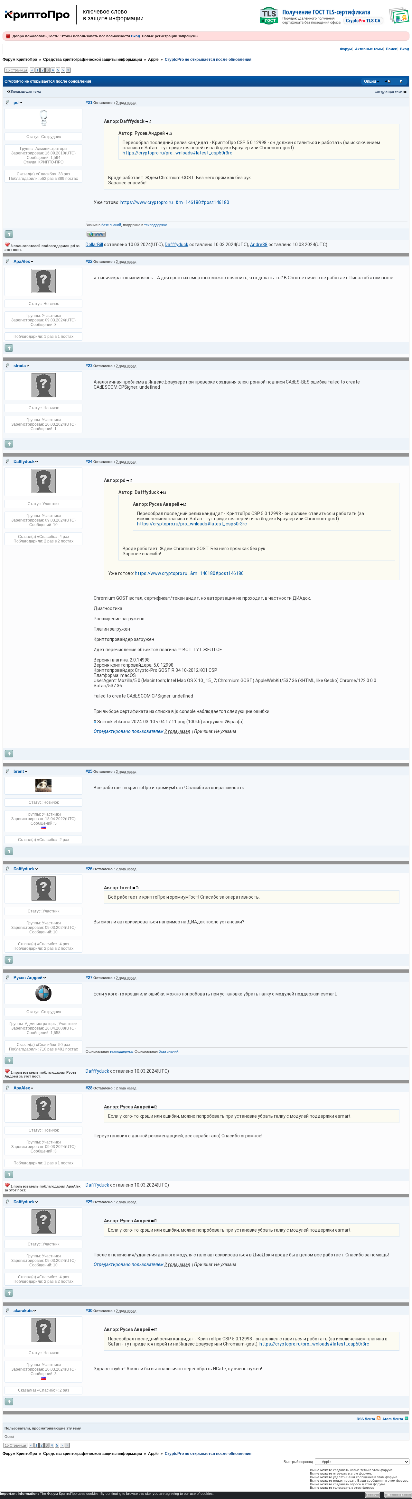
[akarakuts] (44, 1341)
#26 (89, 868)
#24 (89, 461)
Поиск (391, 49)
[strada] (44, 396)
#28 (89, 1088)
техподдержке (155, 225)
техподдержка (121, 1051)
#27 (89, 977)
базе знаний (111, 225)
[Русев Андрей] (43, 1000)
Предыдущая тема (26, 91)
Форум (346, 49)
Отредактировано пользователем (129, 731)
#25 (89, 771)
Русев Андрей (28, 977)
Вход (135, 36)
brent (19, 771)
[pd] (43, 125)
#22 (89, 261)
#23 (89, 365)
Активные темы (369, 49)
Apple (153, 59)
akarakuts (23, 1310)
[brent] (43, 790)
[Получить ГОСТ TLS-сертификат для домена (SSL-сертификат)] (334, 16)
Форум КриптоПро (20, 59)
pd (16, 102)
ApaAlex (22, 261)
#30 (89, 1310)
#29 (89, 1201)
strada (20, 365)
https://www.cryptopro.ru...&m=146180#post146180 (174, 202)
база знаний (168, 1051)
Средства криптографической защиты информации (92, 59)
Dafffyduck (24, 461)
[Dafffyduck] (44, 492)
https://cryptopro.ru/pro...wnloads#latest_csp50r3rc (177, 152)
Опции (370, 81)
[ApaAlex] (44, 292)
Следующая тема (389, 92)
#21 (89, 102)
